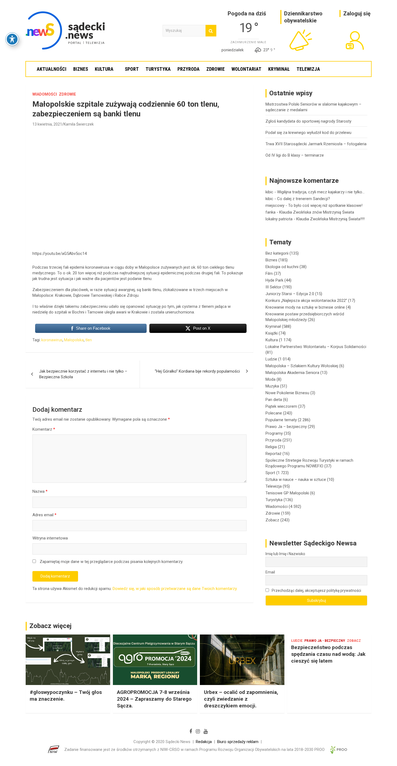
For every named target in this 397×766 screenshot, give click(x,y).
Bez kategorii (276, 253)
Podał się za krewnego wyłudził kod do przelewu (308, 132)
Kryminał (279, 69)
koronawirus (51, 340)
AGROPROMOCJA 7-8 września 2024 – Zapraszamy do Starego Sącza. (154, 698)
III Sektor (273, 287)
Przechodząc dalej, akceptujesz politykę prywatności (316, 590)
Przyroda (188, 69)
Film (269, 273)
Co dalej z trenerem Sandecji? (303, 198)
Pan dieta (273, 399)
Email (270, 572)
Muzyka (272, 386)
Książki (271, 333)
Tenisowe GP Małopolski (287, 493)
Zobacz (272, 520)
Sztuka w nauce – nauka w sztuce (295, 479)
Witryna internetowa (50, 538)
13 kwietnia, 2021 (47, 124)
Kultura (104, 69)
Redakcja (204, 741)
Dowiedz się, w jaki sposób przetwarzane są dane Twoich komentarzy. (175, 588)
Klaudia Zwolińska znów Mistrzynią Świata (316, 212)
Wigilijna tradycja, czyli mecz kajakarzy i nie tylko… (321, 192)
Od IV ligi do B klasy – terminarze (294, 155)
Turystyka (158, 69)
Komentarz (43, 429)
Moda (270, 379)
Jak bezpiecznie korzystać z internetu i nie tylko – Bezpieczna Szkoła (83, 374)
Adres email (44, 514)
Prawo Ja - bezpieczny (324, 641)
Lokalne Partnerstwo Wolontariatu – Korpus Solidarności (315, 346)
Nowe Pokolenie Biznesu (287, 392)
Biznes (80, 69)
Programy (274, 433)
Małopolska (74, 340)
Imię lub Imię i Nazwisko (285, 554)
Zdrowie (215, 69)
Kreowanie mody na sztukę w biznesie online (305, 307)
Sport (132, 69)
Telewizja (308, 69)
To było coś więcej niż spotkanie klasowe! (325, 205)
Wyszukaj (211, 30)
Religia (271, 446)
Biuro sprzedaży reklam (237, 741)
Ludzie (271, 359)
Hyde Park (274, 280)
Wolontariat (246, 69)
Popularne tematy (281, 419)
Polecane (273, 413)
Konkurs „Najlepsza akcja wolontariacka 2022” (306, 300)
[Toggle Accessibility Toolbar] (12, 39)
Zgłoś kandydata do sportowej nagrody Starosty (308, 121)
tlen (88, 340)
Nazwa (40, 491)
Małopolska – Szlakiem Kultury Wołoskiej (301, 365)
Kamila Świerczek (79, 124)
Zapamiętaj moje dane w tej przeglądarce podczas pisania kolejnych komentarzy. (111, 561)
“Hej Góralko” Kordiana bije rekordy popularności (197, 371)
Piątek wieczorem (281, 406)
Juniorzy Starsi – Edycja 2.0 (289, 293)
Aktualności (51, 69)
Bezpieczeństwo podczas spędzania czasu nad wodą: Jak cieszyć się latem (328, 654)
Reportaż (273, 453)
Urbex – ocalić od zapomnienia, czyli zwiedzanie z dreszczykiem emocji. (241, 698)
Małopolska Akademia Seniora (292, 372)
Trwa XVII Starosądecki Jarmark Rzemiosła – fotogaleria (315, 143)
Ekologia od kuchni (281, 266)
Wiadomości (44, 94)
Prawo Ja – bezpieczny (286, 426)
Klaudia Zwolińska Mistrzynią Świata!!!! (330, 219)
